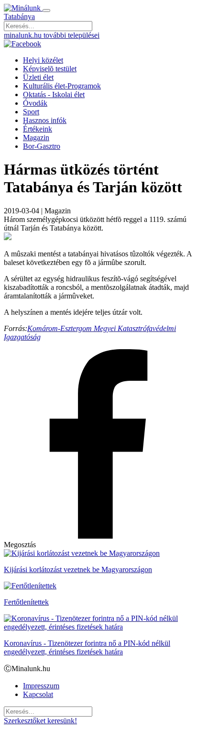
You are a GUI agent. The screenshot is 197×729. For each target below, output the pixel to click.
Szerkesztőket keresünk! (40, 721)
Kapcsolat (38, 694)
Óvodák (35, 103)
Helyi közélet (43, 60)
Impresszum (41, 686)
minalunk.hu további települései (51, 35)
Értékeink (37, 129)
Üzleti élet (38, 77)
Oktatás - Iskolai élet (54, 94)
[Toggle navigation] (46, 10)
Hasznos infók (44, 120)
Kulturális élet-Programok (62, 86)
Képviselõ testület (50, 69)
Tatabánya (19, 16)
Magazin (36, 137)
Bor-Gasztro (41, 146)
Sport (31, 112)
